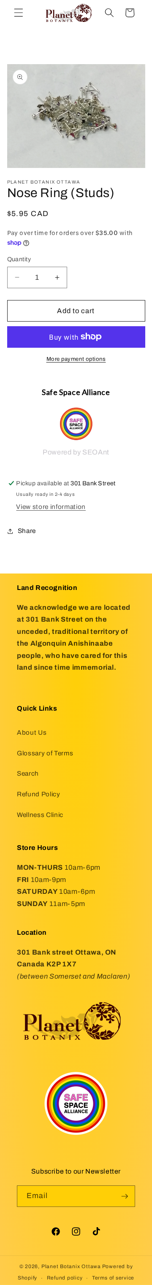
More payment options (76, 359)
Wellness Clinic (40, 814)
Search (28, 773)
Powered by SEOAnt (76, 452)
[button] (18, 13)
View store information (51, 506)
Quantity (19, 259)
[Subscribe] (124, 1196)
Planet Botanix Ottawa (71, 1266)
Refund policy (65, 1278)
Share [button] (27, 530)
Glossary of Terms (45, 753)
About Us (31, 732)
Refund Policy (38, 794)
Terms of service (113, 1278)
